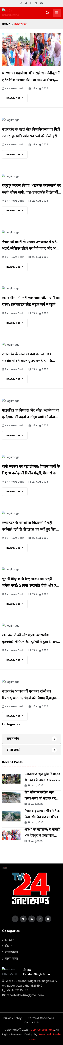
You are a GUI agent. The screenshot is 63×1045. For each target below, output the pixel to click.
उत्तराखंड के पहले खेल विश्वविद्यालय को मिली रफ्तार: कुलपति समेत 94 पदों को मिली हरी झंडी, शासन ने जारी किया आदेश (31, 134)
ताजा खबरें (13, 750)
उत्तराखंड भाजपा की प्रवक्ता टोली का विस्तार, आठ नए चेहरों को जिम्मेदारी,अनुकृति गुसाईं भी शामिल (30, 696)
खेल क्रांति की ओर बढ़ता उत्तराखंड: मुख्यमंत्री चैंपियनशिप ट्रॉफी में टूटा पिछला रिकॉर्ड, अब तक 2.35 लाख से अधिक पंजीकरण (29, 640)
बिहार (8, 946)
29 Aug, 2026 (35, 785)
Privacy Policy (12, 1018)
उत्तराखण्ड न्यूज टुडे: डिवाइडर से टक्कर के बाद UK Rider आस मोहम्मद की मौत (42, 780)
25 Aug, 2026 (40, 706)
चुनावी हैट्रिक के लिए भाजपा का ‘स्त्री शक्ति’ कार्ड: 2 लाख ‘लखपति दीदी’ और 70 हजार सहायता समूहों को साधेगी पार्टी (30, 583)
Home (6, 24)
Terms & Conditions (41, 1018)
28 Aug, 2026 (40, 88)
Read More (13, 98)
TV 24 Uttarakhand (41, 1030)
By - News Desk (14, 88)
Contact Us (31, 1022)
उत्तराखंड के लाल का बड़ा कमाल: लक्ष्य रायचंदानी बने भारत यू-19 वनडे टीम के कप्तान (27, 359)
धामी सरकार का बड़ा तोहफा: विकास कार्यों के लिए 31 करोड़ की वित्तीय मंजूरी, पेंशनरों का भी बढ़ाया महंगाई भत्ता (31, 471)
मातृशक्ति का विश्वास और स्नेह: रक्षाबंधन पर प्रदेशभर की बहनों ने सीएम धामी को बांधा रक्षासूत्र (30, 415)
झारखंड (9, 940)
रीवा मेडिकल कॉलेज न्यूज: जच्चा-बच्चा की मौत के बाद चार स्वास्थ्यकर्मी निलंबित (40, 798)
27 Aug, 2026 (40, 313)
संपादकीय (13, 739)
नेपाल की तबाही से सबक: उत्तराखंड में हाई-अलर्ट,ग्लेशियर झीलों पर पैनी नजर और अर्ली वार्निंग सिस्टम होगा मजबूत (30, 246)
